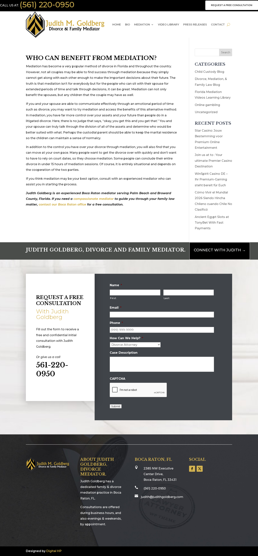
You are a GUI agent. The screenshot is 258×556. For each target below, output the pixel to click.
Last (167, 298)
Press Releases (195, 24)
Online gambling (207, 105)
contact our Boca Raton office (62, 204)
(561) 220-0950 (47, 4)
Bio (127, 24)
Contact (218, 24)
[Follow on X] (200, 469)
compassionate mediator (94, 199)
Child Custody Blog (209, 72)
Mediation (142, 24)
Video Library (168, 24)
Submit (115, 406)
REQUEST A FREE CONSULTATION (231, 5)
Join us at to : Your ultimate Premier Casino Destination (213, 160)
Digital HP (54, 551)
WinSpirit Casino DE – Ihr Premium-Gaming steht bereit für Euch (211, 179)
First (113, 298)
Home (116, 24)
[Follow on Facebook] (192, 469)
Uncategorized (206, 112)
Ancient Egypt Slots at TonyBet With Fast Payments (212, 222)
